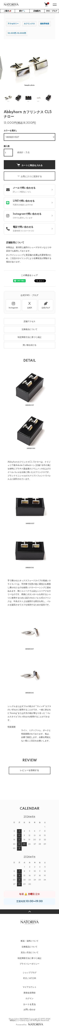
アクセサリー (13, 24)
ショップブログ (29, 973)
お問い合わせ (29, 1010)
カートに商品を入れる (32, 165)
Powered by (21, 1024)
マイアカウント (29, 987)
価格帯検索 (44, 24)
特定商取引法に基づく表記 (29, 337)
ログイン (29, 998)
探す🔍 (22, 11)
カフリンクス (29, 24)
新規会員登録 (29, 993)
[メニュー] (54, 4)
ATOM (32, 978)
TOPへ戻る (29, 911)
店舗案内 (37, 11)
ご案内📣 (7, 11)
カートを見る (29, 1004)
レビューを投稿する (29, 770)
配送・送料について (29, 941)
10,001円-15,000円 (17, 33)
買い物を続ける (29, 345)
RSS (25, 978)
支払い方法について (29, 952)
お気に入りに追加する (31, 176)
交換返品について (29, 329)
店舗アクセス (29, 321)
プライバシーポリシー (29, 964)
